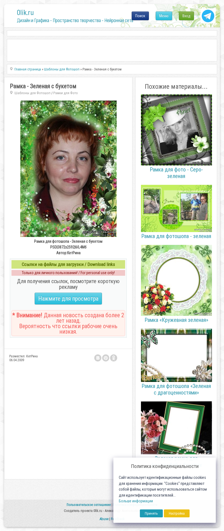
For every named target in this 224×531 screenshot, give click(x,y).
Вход (186, 16)
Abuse (103, 519)
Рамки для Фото (65, 93)
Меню (164, 16)
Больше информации (136, 501)
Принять (151, 513)
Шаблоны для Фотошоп (32, 93)
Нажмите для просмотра (68, 298)
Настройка (177, 513)
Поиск (140, 16)
